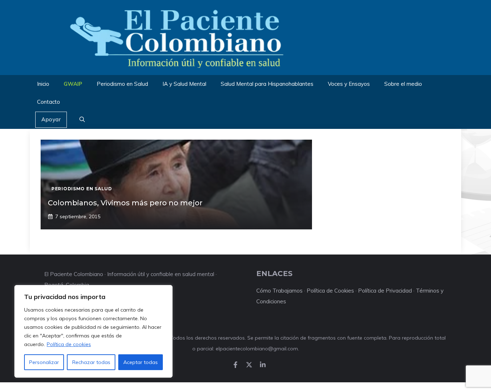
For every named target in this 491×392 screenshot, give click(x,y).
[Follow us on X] (249, 364)
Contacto (48, 101)
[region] (93, 331)
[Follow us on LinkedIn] (263, 364)
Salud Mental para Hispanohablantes (267, 83)
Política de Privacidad (385, 290)
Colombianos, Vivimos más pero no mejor (125, 203)
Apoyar (51, 119)
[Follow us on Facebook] (235, 364)
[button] (82, 120)
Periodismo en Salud (122, 83)
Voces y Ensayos (349, 83)
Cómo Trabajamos (279, 290)
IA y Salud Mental (184, 83)
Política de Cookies (330, 290)
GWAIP (73, 83)
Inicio (43, 83)
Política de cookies (69, 344)
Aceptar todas (140, 362)
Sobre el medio (403, 83)
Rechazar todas (91, 362)
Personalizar (44, 362)
